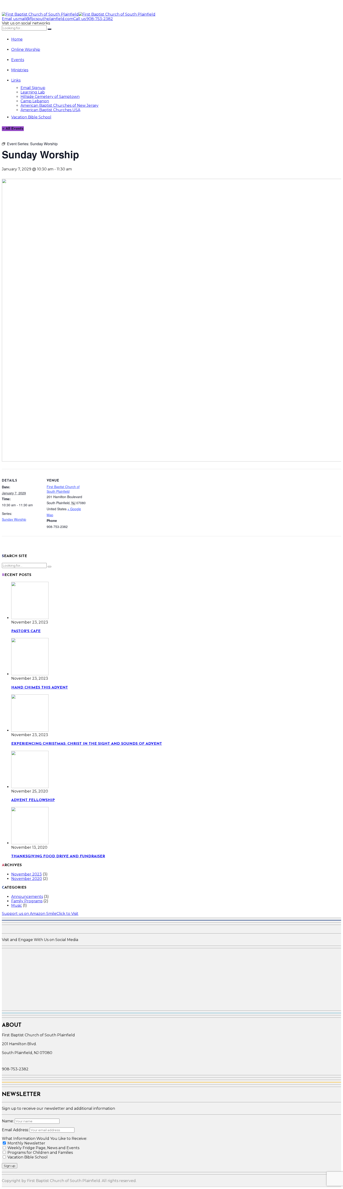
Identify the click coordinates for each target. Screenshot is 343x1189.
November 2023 (26, 874)
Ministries (19, 70)
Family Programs (26, 901)
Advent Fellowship (33, 800)
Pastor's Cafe (26, 631)
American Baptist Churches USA (50, 110)
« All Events (12, 129)
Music (16, 905)
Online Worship (25, 49)
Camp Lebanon (35, 101)
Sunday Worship (14, 519)
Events (17, 60)
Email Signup (33, 88)
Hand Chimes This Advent (39, 687)
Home (17, 39)
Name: (8, 1121)
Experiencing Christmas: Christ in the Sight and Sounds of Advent (86, 744)
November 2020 (26, 878)
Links (16, 80)
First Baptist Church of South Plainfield (63, 489)
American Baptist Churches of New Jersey (59, 105)
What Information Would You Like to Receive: (44, 1138)
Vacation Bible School (31, 117)
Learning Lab (33, 92)
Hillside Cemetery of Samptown (50, 96)
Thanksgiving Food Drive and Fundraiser (58, 856)
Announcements (27, 896)
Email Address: (16, 1130)
